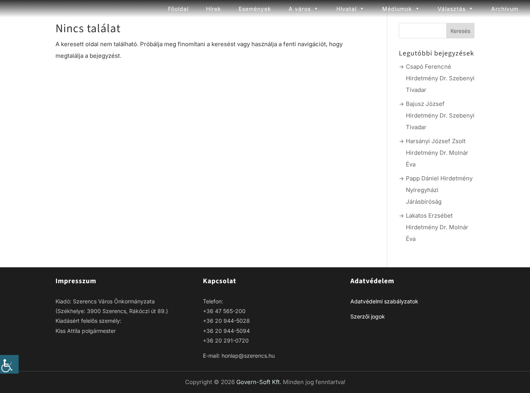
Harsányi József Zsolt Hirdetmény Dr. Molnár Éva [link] (437, 152)
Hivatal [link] (346, 8)
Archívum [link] (504, 8)
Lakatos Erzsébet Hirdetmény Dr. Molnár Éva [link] (437, 227)
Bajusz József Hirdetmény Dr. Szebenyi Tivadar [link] (440, 115)
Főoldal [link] (178, 8)
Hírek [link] (213, 8)
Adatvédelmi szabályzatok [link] (384, 301)
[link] (9, 364)
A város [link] (300, 8)
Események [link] (255, 8)
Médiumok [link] (397, 8)
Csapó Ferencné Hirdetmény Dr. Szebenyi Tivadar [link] (440, 78)
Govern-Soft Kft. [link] (259, 382)
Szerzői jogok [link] (367, 316)
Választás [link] (452, 8)
